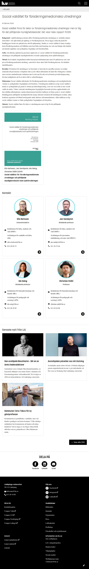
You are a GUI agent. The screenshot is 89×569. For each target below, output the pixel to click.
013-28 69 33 (11, 246)
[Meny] (85, 3)
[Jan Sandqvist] (66, 252)
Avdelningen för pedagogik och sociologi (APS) (18, 298)
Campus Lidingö (10, 523)
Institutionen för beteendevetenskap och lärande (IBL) (20, 292)
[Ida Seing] (22, 314)
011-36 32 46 (55, 246)
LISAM (7, 548)
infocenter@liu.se (12, 491)
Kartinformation (9, 507)
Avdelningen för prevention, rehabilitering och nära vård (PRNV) (63, 236)
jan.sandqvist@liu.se (58, 242)
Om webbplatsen (51, 539)
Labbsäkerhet (50, 523)
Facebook (52, 488)
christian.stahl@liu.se (58, 304)
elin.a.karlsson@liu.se (14, 242)
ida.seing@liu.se (13, 304)
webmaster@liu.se (52, 561)
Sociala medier (51, 555)
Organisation (50, 515)
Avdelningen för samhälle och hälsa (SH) (19, 236)
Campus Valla (9, 511)
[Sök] (79, 3)
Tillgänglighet (50, 551)
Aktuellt (6, 9)
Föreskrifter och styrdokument (56, 531)
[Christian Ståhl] (66, 314)
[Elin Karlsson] (22, 252)
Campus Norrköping (11, 519)
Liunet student (9, 544)
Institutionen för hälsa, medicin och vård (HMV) (19, 230)
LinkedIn (52, 496)
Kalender (49, 511)
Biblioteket (49, 507)
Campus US (8, 515)
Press (47, 519)
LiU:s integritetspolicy (53, 543)
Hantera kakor (50, 547)
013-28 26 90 (55, 308)
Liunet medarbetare (11, 540)
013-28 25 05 (11, 308)
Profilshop (49, 527)
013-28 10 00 (11, 494)
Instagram (52, 492)
